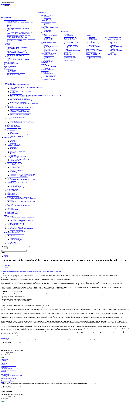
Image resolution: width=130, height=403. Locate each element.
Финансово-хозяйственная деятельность (17, 37)
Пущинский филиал (6, 17)
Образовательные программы (48, 22)
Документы (10, 25)
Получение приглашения (50, 49)
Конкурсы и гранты (91, 52)
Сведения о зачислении (47, 15)
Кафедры (6, 56)
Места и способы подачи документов (19, 158)
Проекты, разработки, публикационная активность (93, 55)
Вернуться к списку (6, 338)
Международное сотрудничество (15, 40)
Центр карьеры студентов (13, 74)
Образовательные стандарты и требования (18, 28)
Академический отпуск (70, 57)
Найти (5, 248)
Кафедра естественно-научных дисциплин (18, 59)
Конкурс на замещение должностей (16, 73)
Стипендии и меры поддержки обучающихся (18, 35)
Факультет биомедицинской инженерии (17, 50)
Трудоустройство (8, 69)
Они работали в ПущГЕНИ (11, 66)
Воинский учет (68, 58)
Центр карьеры (68, 54)
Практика (66, 53)
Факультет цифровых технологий (15, 55)
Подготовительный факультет (52, 46)
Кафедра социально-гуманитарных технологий (19, 60)
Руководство (10, 29)
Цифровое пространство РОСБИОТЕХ (47, 70)
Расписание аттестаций (70, 37)
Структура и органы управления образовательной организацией (26, 87)
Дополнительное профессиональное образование (49, 56)
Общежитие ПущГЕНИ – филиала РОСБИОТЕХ (50, 66)
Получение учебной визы (50, 50)
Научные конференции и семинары (95, 50)
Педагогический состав (13, 30)
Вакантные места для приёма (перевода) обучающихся (21, 39)
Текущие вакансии (11, 71)
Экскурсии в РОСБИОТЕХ (51, 76)
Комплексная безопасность (11, 64)
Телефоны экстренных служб (8, 378)
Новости (6, 267)
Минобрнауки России (6, 382)
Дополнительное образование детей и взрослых (52, 59)
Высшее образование (49, 47)
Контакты (126, 46)
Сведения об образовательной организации (15, 20)
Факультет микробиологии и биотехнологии (18, 45)
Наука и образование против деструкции (11, 375)
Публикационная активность (96, 58)
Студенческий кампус (9, 62)
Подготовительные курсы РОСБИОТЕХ (48, 62)
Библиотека (67, 49)
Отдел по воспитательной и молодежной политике (74, 41)
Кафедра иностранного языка (14, 58)
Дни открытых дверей (50, 75)
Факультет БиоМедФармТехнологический (18, 51)
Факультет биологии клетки (14, 48)
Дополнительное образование (49, 53)
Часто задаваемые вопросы (11, 63)
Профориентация (45, 72)
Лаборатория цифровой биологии (18, 221)
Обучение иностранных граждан (49, 43)
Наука (84, 33)
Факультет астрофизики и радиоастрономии (18, 54)
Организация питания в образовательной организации (21, 41)
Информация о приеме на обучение (50, 27)
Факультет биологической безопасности (17, 47)
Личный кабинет (68, 34)
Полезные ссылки (113, 54)
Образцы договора (49, 41)
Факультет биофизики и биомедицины (17, 52)
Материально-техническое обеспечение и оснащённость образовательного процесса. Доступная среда (21, 33)
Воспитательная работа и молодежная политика (70, 39)
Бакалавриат (47, 16)
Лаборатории (89, 35)
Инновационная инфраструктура (94, 49)
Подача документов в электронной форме (49, 39)
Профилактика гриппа (69, 56)
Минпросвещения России (7, 381)
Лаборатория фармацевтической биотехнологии (93, 38)
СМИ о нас (7, 67)
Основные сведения (12, 21)
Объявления (7, 269)
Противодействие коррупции (8, 376)
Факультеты (7, 44)
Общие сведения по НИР (95, 57)
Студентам (3, 360)
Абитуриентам (42, 12)
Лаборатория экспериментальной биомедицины (94, 44)
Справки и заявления (69, 60)
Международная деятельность (113, 37)
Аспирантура (47, 19)
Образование (10, 26)
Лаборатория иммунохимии (96, 41)
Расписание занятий (69, 35)
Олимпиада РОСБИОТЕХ (48, 20)
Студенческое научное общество (94, 53)
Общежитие (44, 64)
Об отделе (46, 45)
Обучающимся (65, 31)
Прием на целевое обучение (48, 42)
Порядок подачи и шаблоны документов (17, 156)
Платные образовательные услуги (15, 36)
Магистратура (47, 18)
